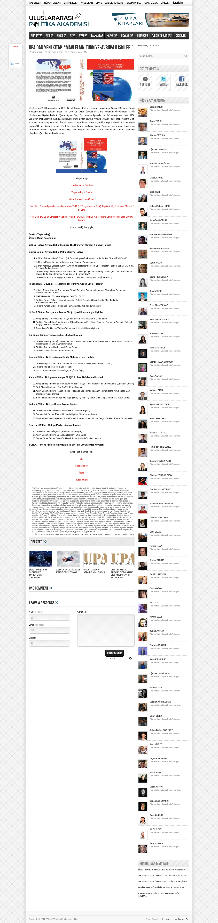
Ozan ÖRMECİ (156, 107)
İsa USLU (154, 603)
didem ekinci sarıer (109, 497)
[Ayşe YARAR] (142, 386)
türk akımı (67, 515)
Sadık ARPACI (156, 787)
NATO (128, 507)
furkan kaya (114, 499)
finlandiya (83, 499)
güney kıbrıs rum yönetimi (111, 501)
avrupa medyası (77, 493)
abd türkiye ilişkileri (100, 488)
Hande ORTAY (156, 333)
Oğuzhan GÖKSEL (158, 149)
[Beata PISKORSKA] (142, 286)
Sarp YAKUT (156, 744)
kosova (95, 505)
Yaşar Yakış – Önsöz (81, 192)
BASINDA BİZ (134, 3)
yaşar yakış (80, 532)
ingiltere (100, 503)
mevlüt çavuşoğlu (91, 507)
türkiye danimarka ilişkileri (84, 519)
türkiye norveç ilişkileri (90, 525)
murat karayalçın (107, 507)
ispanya (108, 503)
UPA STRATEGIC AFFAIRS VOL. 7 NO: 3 (94, 571)
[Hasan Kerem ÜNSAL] (142, 173)
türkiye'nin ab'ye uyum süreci (97, 529)
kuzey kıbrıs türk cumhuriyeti (111, 505)
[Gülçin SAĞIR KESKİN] (142, 711)
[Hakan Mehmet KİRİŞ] (142, 216)
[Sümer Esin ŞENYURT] (142, 471)
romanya (44, 511)
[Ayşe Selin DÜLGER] (142, 414)
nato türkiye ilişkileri (40, 509)
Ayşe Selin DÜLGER (159, 404)
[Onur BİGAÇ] (142, 541)
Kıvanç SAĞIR (156, 617)
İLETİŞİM (178, 3)
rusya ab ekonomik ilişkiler (65, 511)
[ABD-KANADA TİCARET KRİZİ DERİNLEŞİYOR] (68, 567)
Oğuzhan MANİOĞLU (160, 673)
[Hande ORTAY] (142, 343)
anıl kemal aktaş (51, 493)
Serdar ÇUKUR (157, 560)
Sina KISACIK (156, 178)
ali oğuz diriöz (93, 491)
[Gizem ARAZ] (142, 697)
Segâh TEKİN (156, 291)
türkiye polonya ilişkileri (110, 525)
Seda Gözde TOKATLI (160, 319)
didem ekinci (95, 497)
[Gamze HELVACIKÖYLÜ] (142, 371)
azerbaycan (122, 493)
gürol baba (42, 503)
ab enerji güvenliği (51, 488)
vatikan (71, 532)
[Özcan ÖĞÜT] (142, 598)
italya (120, 503)
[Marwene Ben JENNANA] (142, 513)
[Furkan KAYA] (142, 556)
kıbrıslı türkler (81, 505)
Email (36, 625)
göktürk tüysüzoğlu (71, 501)
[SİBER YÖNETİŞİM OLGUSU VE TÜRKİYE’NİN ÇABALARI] (41, 567)
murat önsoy (120, 507)
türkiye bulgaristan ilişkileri (61, 519)
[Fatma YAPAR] (142, 853)
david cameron (73, 497)
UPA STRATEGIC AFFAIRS (109, 3)
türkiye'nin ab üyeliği (53, 529)
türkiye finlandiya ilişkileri (106, 519)
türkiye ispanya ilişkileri (55, 523)
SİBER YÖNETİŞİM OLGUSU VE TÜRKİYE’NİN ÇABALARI (38, 574)
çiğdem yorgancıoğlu (47, 497)
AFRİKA (49, 36)
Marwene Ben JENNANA (162, 503)
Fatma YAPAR (156, 843)
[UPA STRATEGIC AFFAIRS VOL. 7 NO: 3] (95, 567)
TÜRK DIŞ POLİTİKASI (162, 36)
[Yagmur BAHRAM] (142, 768)
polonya (95, 509)
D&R (82, 458)
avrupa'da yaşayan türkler (96, 493)
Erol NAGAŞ (155, 772)
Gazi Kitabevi (81, 465)
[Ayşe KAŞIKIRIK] (142, 669)
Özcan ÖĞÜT (156, 588)
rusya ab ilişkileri (84, 511)
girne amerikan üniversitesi (51, 501)
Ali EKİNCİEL (156, 829)
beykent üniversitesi (69, 495)
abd (76, 488)
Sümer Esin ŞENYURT (160, 461)
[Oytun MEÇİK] (142, 272)
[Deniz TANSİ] (142, 131)
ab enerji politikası (66, 488)
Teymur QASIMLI (158, 645)
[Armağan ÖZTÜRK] (142, 230)
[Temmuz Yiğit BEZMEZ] (142, 456)
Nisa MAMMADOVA (159, 518)
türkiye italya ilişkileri (92, 523)
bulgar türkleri (115, 495)
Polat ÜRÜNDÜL (157, 348)
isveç (114, 503)
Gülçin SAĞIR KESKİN (160, 702)
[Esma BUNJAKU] (142, 428)
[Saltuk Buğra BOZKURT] (142, 740)
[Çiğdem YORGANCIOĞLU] (142, 485)
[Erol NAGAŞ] (142, 782)
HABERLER (35, 3)
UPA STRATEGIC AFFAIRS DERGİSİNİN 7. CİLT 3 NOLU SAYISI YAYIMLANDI (122, 574)
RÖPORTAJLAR (52, 3)
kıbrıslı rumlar (68, 505)
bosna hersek (103, 495)
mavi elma (50, 507)
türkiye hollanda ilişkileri (115, 521)
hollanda (79, 503)
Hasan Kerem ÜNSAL (160, 163)
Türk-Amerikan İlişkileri (113, 515)
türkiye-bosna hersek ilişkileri (114, 527)
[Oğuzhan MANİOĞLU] (142, 683)
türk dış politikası (80, 515)
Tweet (15, 46)
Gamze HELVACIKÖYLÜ (161, 362)
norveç (52, 509)
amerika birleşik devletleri (118, 491)
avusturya (112, 493)
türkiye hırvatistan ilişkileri (94, 521)
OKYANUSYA (127, 36)
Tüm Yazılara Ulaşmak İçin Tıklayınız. (165, 110)
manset (42, 507)
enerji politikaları (48, 499)
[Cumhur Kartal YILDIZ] (142, 499)
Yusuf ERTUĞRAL (158, 433)
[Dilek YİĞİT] (142, 202)
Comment (81, 612)
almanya (103, 491)
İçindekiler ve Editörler (82, 185)
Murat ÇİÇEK (156, 716)
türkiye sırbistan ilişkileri (49, 527)
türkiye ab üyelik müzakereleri (51, 517)
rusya (51, 511)
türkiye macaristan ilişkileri (69, 525)
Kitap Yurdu (82, 479)
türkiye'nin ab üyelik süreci (73, 529)
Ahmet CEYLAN (157, 135)
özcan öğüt (86, 509)
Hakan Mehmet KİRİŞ (160, 206)
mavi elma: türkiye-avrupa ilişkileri (69, 507)
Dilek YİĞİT (155, 192)
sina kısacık (65, 513)
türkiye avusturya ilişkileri (95, 517)
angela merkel (38, 493)
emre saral (36, 499)
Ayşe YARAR (156, 376)
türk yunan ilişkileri (95, 515)
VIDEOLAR (87, 3)
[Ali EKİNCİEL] (142, 839)
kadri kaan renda (39, 505)
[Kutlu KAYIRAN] (142, 641)
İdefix (81, 472)
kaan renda (127, 503)
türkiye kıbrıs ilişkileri (110, 523)
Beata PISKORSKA (159, 277)
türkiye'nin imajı (38, 532)
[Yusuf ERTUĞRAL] (142, 442)
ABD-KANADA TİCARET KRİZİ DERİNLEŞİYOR (68, 571)
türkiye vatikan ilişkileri (69, 527)
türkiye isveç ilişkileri (74, 523)
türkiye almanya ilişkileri (74, 517)
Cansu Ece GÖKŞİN (159, 801)
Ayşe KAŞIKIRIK (158, 659)
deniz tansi (84, 497)
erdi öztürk (60, 499)
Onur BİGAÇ (155, 532)
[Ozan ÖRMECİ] (142, 117)
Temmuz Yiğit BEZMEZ (160, 447)
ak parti (79, 491)
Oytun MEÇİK (156, 263)
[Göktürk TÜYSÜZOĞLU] (142, 244)
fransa (105, 499)
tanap (81, 513)
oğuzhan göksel (62, 509)
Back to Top (183, 919)
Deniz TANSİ (155, 121)
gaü (121, 499)
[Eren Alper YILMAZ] (142, 315)
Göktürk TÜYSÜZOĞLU (161, 234)
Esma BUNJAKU (158, 418)
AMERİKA (61, 36)
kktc (89, 505)
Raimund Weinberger (107, 509)
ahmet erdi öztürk (68, 491)
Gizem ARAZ (156, 687)
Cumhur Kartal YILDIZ (160, 489)
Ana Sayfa (36, 36)
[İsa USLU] (142, 612)
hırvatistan (70, 503)
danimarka (61, 497)
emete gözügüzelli (125, 497)
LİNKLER (165, 3)
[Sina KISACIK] (142, 187)
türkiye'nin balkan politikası (121, 529)
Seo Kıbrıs (166, 919)
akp (85, 491)
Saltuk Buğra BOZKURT (49, 513)
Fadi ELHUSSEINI (158, 574)
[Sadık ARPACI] (142, 796)
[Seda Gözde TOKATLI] (142, 329)
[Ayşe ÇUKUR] (142, 825)
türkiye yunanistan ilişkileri (90, 527)
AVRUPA (83, 36)
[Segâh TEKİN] (142, 301)
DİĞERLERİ (181, 36)
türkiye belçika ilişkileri (116, 517)
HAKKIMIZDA (151, 3)
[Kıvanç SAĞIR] (142, 626)
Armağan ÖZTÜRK (159, 220)
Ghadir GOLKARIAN (159, 248)
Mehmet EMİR (156, 390)
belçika (44, 495)
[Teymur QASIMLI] (142, 655)
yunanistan (90, 532)
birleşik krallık (84, 495)
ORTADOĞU (142, 36)
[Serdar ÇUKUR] (142, 570)
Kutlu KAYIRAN (157, 631)
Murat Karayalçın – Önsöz (82, 199)
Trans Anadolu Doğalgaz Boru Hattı (112, 513)
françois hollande (95, 499)
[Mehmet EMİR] (142, 400)
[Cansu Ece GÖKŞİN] (142, 811)
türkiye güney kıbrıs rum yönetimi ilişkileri (66, 521)
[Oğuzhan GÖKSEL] (142, 159)
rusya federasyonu (99, 511)
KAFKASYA (112, 36)
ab (42, 488)
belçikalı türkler (54, 495)
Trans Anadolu (91, 513)
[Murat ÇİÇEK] (142, 726)
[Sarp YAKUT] (142, 754)
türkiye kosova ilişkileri (48, 525)
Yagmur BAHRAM (158, 758)
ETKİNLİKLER (71, 3)
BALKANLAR (97, 36)
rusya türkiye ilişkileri (117, 511)
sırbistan (74, 513)
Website (32, 638)
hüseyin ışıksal (90, 503)
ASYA (72, 36)
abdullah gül (113, 488)
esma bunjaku (72, 499)
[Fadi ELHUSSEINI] (142, 584)
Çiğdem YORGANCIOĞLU (162, 475)
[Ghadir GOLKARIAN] (142, 258)
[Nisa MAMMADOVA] (142, 527)
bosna (93, 495)
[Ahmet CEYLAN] (142, 145)
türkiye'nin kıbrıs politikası (56, 532)
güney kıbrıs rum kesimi (90, 501)
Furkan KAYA (156, 546)
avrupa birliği (64, 493)
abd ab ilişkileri (85, 488)
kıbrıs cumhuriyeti (54, 505)
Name (36, 612)
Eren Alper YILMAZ (159, 305)
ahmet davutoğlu (53, 491)
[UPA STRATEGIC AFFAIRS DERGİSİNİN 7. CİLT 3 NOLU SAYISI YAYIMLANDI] (123, 567)
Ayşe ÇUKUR (156, 815)
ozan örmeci (75, 509)
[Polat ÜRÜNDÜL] (142, 357)
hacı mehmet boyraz (56, 503)
